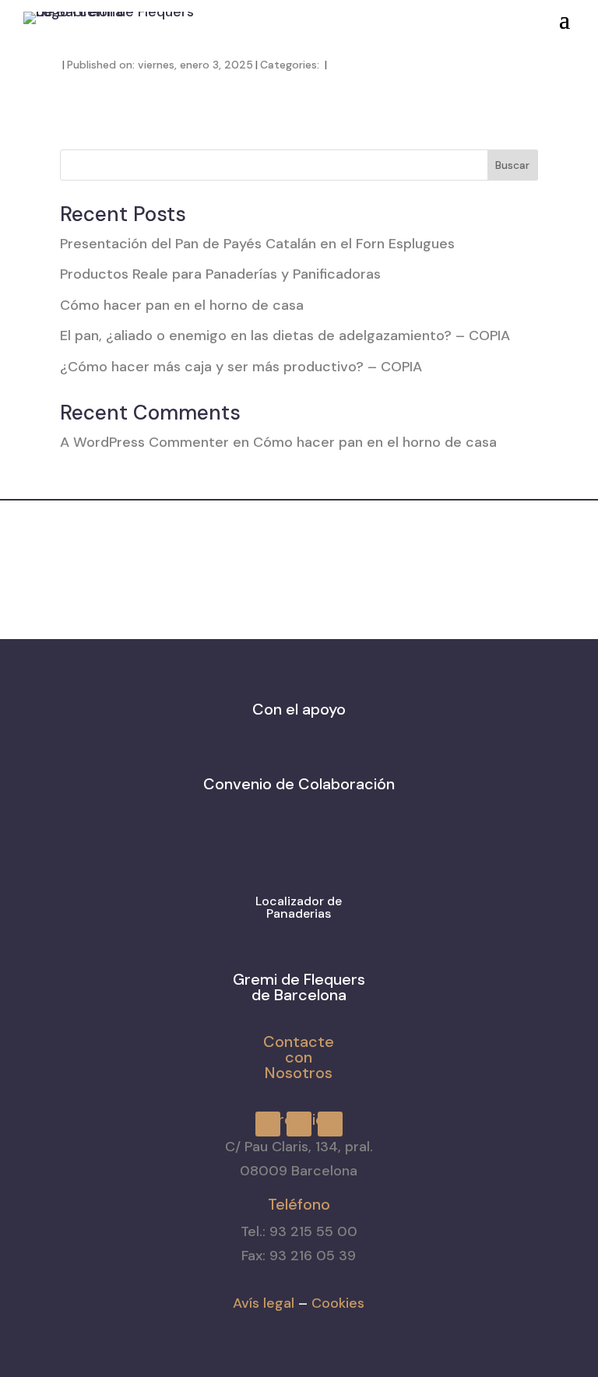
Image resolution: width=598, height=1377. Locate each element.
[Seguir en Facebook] (324, 15)
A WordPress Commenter (144, 442)
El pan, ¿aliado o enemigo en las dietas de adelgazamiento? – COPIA (285, 335)
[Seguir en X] (380, 15)
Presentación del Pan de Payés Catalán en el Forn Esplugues (257, 243)
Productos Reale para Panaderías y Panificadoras (220, 274)
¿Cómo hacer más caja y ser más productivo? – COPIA (241, 366)
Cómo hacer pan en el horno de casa (182, 305)
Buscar (512, 165)
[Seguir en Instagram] (352, 15)
